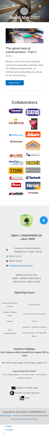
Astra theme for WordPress (29, 419)
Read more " (15, 83)
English (9, 430)
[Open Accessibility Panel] (44, 220)
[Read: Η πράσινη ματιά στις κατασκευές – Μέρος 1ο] (24, 35)
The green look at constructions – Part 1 (21, 50)
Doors (9, 56)
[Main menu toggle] (40, 6)
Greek (9, 426)
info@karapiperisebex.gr (21, 265)
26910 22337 (15, 256)
